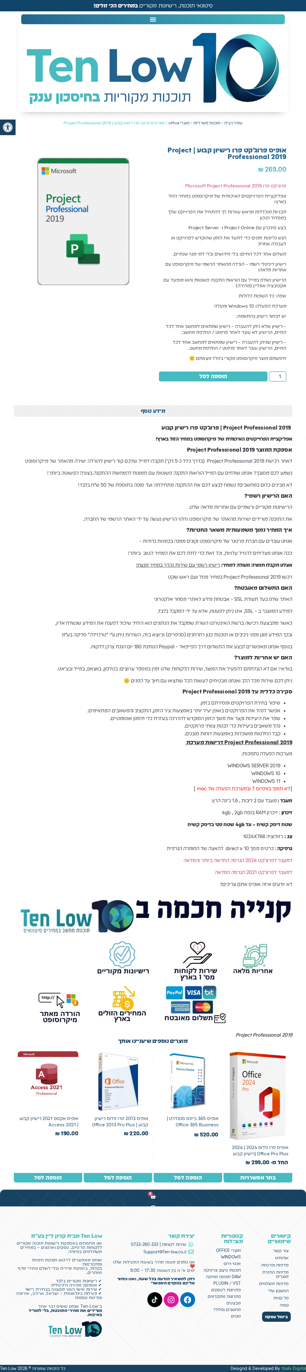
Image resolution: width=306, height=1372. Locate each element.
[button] (8, 127)
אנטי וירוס (232, 1263)
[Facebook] (187, 1299)
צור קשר (281, 1250)
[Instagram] (171, 1299)
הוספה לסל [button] (188, 1177)
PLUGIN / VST (227, 1283)
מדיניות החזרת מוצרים (275, 1274)
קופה (284, 1305)
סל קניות (281, 1298)
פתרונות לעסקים (226, 1289)
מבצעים (234, 1303)
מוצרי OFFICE (228, 1250)
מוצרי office (179, 123)
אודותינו (282, 1258)
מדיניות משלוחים (274, 1283)
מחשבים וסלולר (227, 1309)
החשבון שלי (278, 1290)
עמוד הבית (233, 123)
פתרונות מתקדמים (224, 1296)
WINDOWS (231, 1257)
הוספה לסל (213, 376)
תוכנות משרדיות (207, 123)
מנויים (236, 1316)
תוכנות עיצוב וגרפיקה (222, 1270)
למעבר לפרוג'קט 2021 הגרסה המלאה (253, 872)
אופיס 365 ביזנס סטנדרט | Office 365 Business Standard (192, 1125)
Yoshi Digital (293, 1368)
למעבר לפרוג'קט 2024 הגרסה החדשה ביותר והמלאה (237, 860)
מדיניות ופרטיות (275, 1265)
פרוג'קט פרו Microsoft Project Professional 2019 (235, 186)
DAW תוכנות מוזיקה (223, 1276)
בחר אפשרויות (258, 1177)
